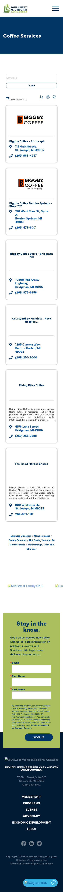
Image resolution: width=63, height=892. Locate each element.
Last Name (18, 689)
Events (31, 809)
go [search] (33, 85)
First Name (18, 676)
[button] (7, 97)
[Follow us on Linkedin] (31, 843)
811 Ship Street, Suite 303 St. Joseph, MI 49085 (31, 779)
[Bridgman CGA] (40, 883)
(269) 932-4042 (31, 784)
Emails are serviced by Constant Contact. (30, 726)
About (31, 828)
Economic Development (31, 822)
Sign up (38, 737)
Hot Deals (34, 540)
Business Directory (21, 535)
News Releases (42, 535)
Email (15, 662)
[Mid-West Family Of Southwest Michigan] (23, 591)
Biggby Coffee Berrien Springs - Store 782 (30, 204)
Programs (31, 802)
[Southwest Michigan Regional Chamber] (15, 8)
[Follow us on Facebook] (23, 843)
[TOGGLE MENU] (55, 9)
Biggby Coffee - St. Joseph (27, 141)
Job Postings (35, 544)
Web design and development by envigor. (31, 863)
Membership (31, 796)
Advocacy (31, 815)
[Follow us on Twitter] (39, 843)
